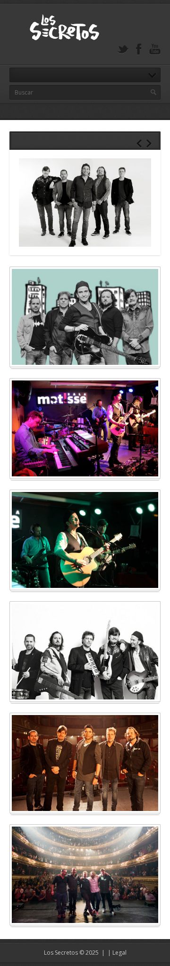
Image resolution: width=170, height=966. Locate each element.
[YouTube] (155, 49)
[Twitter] (122, 49)
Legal (119, 953)
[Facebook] (138, 49)
